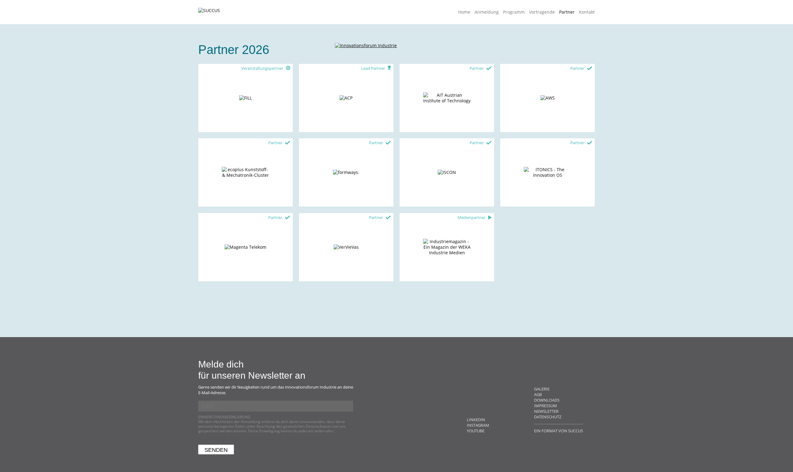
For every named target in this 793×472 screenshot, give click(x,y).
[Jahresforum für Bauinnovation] (366, 61)
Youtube (475, 431)
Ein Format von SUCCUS (558, 431)
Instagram (478, 425)
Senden (216, 450)
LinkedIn (476, 419)
